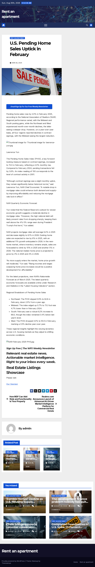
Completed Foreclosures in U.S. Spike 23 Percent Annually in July (70, 527)
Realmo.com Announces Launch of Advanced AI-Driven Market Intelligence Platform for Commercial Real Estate (43, 403)
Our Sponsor (12, 384)
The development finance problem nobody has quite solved (70, 501)
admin (27, 428)
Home (76, 562)
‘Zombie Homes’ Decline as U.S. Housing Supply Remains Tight (24, 501)
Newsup (35, 561)
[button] (87, 25)
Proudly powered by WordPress (13, 561)
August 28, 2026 (15, 506)
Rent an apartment (17, 38)
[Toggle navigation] (46, 25)
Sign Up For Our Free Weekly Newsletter (29, 107)
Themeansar (6, 563)
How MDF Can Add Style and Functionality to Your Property (21, 399)
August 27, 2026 (61, 531)
